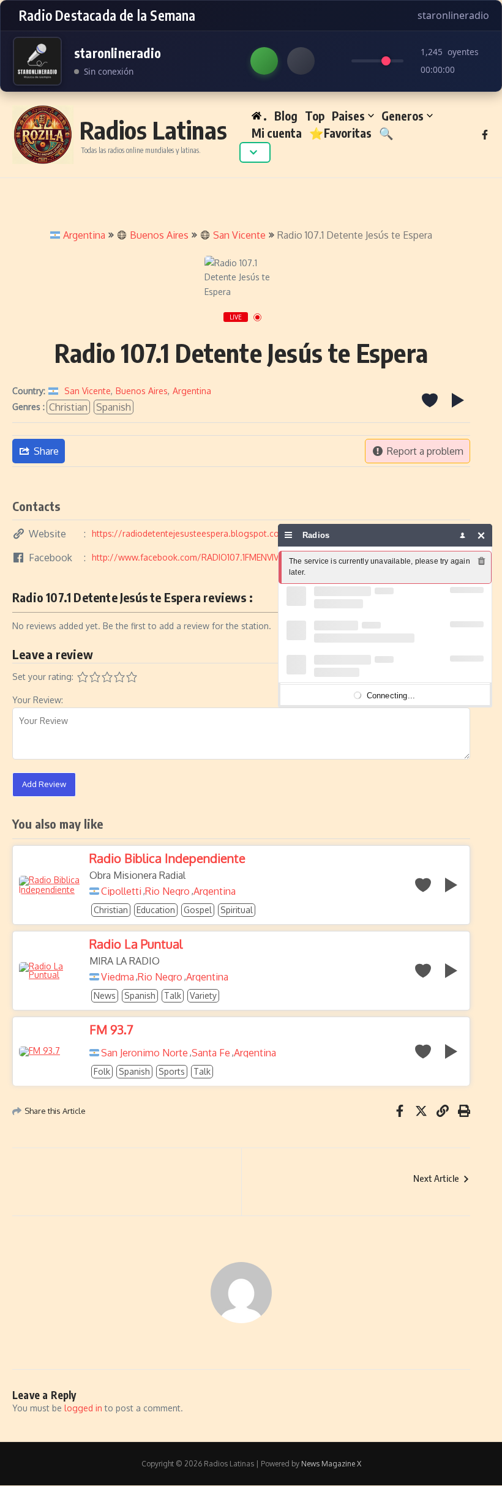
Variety (203, 995)
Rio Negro (167, 891)
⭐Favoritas (340, 132)
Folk (102, 1071)
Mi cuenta (277, 132)
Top (314, 115)
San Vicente (239, 235)
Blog (286, 115)
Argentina (84, 235)
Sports (172, 1071)
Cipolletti (121, 891)
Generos (402, 115)
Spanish (113, 407)
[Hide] (481, 535)
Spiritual (236, 910)
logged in (83, 1408)
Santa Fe (211, 1053)
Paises (348, 115)
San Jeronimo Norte (144, 1053)
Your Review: (37, 700)
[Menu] (288, 535)
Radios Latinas (153, 129)
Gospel (198, 910)
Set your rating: (42, 676)
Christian (68, 407)
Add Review (44, 784)
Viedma (117, 977)
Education (156, 910)
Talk (172, 995)
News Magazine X (331, 1463)
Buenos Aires (159, 235)
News (105, 995)
